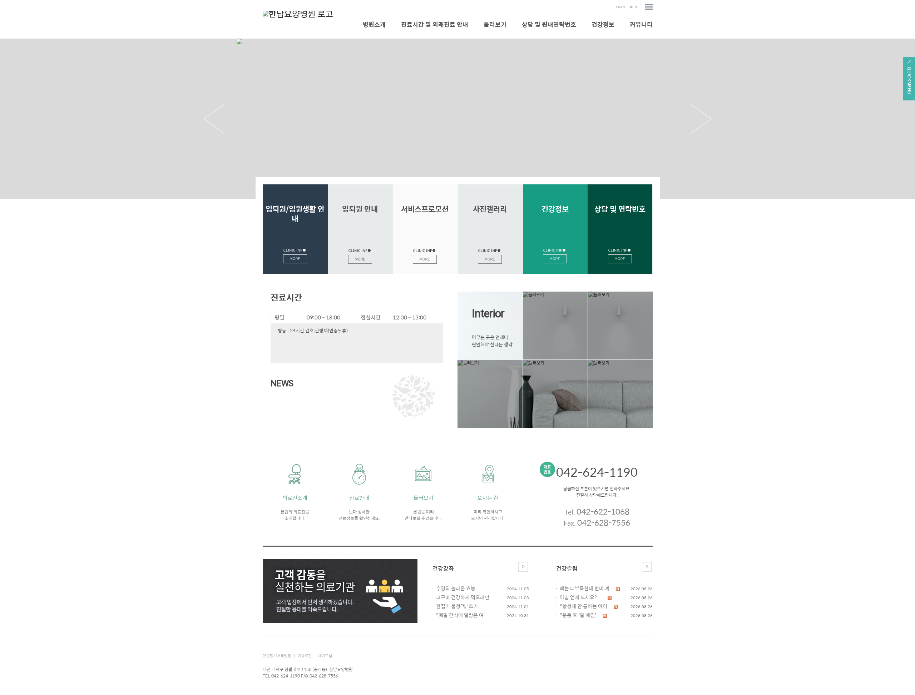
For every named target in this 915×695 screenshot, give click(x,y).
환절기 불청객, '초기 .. (459, 606)
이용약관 (304, 655)
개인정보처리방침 (277, 655)
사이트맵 (325, 655)
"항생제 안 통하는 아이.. (585, 606)
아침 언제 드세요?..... (582, 597)
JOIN (633, 7)
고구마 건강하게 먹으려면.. (464, 597)
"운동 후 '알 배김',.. (579, 615)
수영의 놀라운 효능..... (459, 588)
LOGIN (619, 7)
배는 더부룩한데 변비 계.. (586, 588)
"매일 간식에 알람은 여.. (461, 615)
